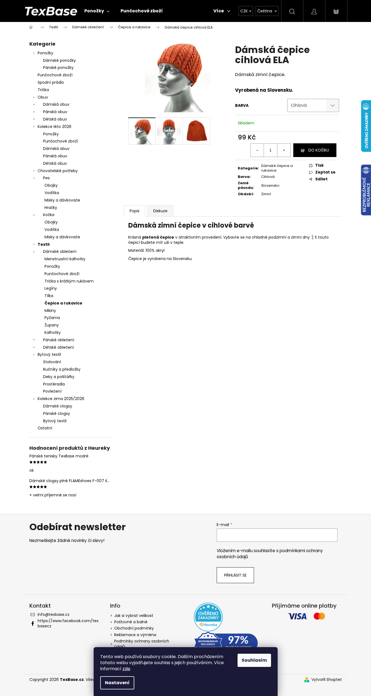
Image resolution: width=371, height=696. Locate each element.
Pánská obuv (55, 111)
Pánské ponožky (58, 67)
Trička (43, 90)
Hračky (50, 207)
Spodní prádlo (51, 82)
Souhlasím (254, 660)
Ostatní (45, 428)
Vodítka (51, 192)
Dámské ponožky (59, 60)
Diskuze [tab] (160, 211)
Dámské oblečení (59, 251)
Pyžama (52, 317)
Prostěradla (54, 384)
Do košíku (318, 150)
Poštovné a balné (130, 622)
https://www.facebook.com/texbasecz (68, 623)
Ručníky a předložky (61, 369)
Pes (46, 178)
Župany (51, 325)
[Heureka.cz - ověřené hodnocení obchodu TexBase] (208, 617)
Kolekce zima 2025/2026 (61, 398)
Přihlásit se (235, 575)
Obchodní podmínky (134, 628)
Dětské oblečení (58, 347)
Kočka (48, 214)
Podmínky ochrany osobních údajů (141, 643)
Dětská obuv (55, 119)
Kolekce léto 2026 (54, 126)
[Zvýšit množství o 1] (283, 150)
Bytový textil (49, 354)
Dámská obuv (56, 104)
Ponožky (45, 53)
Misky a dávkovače (62, 200)
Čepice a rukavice (63, 303)
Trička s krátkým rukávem (69, 281)
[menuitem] (97, 11)
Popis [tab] (135, 211)
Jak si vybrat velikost (133, 615)
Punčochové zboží (55, 75)
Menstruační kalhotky (64, 259)
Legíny (50, 288)
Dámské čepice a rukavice (277, 168)
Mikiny (50, 310)
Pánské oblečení (58, 340)
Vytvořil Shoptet (326, 679)
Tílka (48, 295)
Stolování (52, 362)
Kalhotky (52, 332)
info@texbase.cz (53, 614)
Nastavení (117, 683)
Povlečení (52, 391)
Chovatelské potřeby (58, 171)
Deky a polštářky (58, 376)
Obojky (51, 185)
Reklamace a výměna (135, 635)
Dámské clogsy (57, 406)
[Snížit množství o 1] (257, 150)
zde (126, 669)
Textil (43, 244)
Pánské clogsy (56, 413)
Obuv (43, 97)
